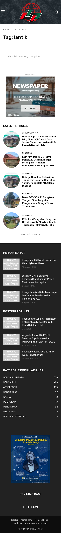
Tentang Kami (41, 520)
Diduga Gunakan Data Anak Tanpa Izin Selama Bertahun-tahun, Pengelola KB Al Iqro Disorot (39, 181)
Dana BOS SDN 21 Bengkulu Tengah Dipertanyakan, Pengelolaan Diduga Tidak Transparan (38, 202)
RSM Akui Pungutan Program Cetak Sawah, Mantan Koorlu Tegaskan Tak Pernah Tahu (39, 222)
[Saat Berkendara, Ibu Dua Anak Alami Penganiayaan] (11, 355)
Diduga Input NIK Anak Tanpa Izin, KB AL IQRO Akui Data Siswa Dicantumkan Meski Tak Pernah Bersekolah (40, 141)
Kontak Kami (26, 520)
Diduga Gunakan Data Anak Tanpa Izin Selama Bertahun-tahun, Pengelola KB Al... (39, 295)
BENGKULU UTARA (30, 133)
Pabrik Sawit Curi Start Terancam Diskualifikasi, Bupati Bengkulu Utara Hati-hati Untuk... (39, 322)
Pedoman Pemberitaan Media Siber (30, 523)
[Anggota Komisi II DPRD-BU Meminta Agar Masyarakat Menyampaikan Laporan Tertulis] (11, 339)
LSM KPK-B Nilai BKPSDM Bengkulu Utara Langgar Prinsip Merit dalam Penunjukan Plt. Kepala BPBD (39, 161)
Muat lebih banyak (29, 234)
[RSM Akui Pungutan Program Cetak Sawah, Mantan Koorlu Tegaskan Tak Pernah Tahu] (11, 220)
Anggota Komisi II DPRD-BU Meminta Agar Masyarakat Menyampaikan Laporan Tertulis (38, 338)
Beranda (7, 29)
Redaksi (14, 520)
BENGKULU (27, 153)
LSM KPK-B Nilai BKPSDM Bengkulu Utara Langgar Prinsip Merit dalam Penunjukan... (38, 279)
